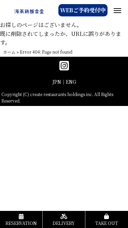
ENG (71, 81)
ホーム (9, 52)
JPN (56, 81)
